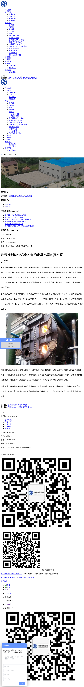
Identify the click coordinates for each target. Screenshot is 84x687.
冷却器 (11, 31)
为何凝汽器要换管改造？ (14, 224)
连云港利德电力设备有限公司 (11, 574)
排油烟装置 (13, 53)
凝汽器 (11, 25)
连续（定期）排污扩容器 (18, 46)
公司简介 (12, 14)
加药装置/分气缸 (15, 55)
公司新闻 (12, 65)
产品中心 (8, 23)
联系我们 (8, 70)
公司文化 (12, 16)
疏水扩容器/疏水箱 (16, 42)
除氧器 (11, 29)
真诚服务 (12, 18)
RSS (10, 581)
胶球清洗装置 (14, 48)
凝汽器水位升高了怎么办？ (15, 217)
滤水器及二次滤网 (15, 44)
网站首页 (8, 10)
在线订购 (12, 72)
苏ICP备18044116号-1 (8, 577)
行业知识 (12, 68)
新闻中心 (8, 63)
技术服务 (12, 21)
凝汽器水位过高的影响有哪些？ (16, 215)
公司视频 (8, 61)
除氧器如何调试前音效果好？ (15, 222)
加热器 (11, 33)
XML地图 (30, 577)
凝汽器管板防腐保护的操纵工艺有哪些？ (19, 226)
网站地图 (22, 577)
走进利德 (8, 12)
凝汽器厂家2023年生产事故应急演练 (18, 219)
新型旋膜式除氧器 (30, 78)
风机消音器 (20, 78)
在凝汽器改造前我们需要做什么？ (20, 407)
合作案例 (8, 59)
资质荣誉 (8, 57)
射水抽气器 (13, 50)
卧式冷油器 (12, 78)
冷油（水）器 (14, 35)
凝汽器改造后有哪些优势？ (17, 405)
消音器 (11, 27)
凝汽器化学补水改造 (16, 40)
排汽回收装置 (14, 38)
